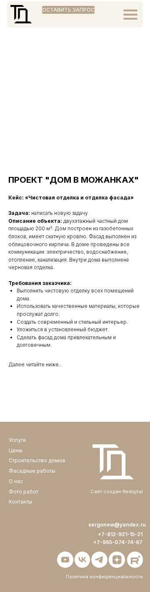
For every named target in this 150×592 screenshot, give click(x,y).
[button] (68, 10)
